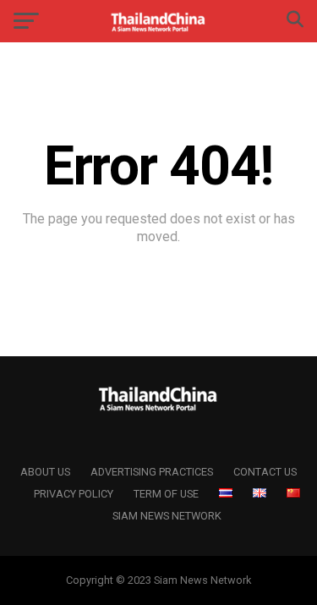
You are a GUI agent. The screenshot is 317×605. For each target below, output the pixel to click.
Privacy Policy (73, 493)
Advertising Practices (151, 471)
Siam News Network (166, 515)
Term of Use (166, 493)
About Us (45, 471)
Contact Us (265, 471)
